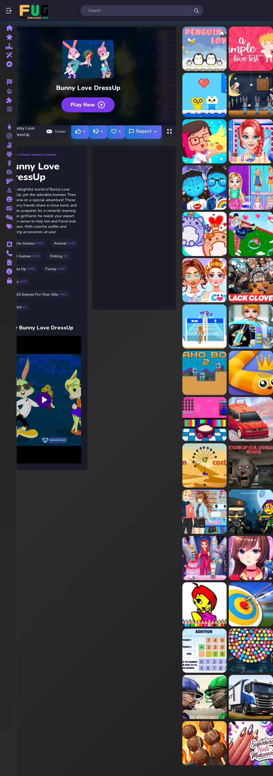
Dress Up (22, 268)
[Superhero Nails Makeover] (251, 743)
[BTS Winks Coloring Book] (204, 604)
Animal (51, 154)
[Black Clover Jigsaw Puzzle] (251, 280)
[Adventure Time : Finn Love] (204, 95)
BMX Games (24, 256)
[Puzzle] (8, 100)
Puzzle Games (31, 154)
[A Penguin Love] (204, 49)
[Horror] (8, 199)
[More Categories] (8, 109)
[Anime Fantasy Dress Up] (251, 558)
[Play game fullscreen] (169, 131)
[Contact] (8, 253)
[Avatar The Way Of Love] (204, 188)
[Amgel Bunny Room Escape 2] (251, 95)
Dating (58, 256)
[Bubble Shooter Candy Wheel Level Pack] (251, 651)
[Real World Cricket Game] (204, 697)
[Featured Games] (8, 55)
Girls (18, 281)
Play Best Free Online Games (34, 10)
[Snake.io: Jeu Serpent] (251, 373)
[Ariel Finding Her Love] (251, 141)
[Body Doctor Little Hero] (251, 326)
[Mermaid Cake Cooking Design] (204, 558)
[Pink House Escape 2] (204, 419)
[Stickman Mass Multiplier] (204, 326)
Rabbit (18, 307)
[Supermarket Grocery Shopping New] (204, 512)
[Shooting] (8, 145)
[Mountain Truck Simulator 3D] (251, 697)
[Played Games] (8, 64)
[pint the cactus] (204, 465)
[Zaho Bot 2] (204, 373)
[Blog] (8, 244)
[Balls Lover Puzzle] (204, 234)
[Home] (8, 27)
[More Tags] (8, 226)
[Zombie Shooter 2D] (251, 512)
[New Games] (8, 37)
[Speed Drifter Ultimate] (251, 419)
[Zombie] (8, 154)
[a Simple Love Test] (251, 49)
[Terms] (8, 262)
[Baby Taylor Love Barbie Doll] (251, 188)
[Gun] (8, 181)
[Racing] (8, 81)
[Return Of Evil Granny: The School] (251, 465)
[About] (8, 271)
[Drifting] (8, 217)
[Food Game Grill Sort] (204, 743)
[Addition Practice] (204, 651)
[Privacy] (8, 280)
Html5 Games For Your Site (38, 294)
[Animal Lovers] (204, 141)
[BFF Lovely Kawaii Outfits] (204, 280)
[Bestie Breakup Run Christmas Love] (251, 234)
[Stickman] (8, 163)
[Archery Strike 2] (251, 604)
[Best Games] (8, 46)
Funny (55, 268)
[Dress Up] (8, 126)
